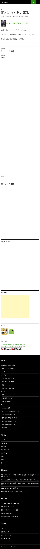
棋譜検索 (4, 428)
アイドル (3, 375)
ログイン (3, 528)
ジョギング (4, 453)
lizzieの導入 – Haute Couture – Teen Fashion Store (24, 483)
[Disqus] (20, 90)
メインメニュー (38, 2)
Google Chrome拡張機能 (8, 365)
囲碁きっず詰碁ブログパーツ (9, 516)
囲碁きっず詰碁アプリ (8, 414)
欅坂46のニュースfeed (8, 385)
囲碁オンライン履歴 (8, 368)
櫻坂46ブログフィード (7, 506)
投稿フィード (5, 532)
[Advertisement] (15, 306)
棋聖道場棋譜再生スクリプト (10, 424)
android (3, 440)
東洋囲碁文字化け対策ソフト (10, 418)
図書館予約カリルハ (7, 491)
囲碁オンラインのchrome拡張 (9, 510)
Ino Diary (4, 2)
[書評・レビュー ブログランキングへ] (16, 348)
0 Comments (24, 16)
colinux (3, 56)
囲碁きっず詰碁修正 (7, 480)
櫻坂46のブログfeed (8, 381)
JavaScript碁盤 (6, 408)
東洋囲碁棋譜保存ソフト (9, 421)
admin (16, 16)
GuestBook (4, 371)
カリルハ (4, 395)
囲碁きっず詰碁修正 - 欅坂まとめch (25, 480)
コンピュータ (5, 449)
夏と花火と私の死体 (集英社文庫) (17, 23)
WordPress (4, 443)
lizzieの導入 (4, 483)
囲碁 (2, 404)
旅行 (2, 459)
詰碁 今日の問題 (6, 401)
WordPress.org (5, 538)
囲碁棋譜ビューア (7, 398)
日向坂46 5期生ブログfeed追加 (10, 503)
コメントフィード (6, 535)
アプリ (3, 391)
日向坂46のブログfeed (8, 378)
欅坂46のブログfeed (8, 388)
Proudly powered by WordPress (8, 546)
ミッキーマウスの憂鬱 (7, 50)
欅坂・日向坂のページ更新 (9, 475)
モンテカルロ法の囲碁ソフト (10, 411)
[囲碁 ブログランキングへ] (6, 348)
